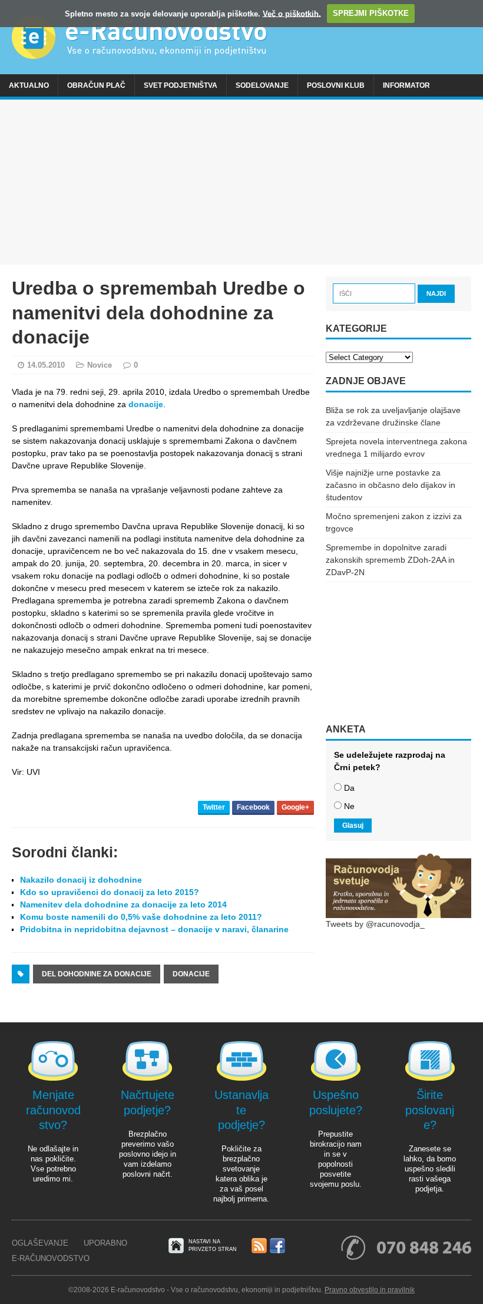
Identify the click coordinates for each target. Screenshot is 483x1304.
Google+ (295, 807)
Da (349, 788)
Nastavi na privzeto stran (212, 1245)
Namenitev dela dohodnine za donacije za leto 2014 (123, 904)
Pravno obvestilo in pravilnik (370, 1290)
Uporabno (105, 1243)
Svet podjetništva (180, 85)
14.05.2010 (46, 365)
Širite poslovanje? (429, 1109)
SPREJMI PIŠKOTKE (371, 13)
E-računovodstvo (51, 1258)
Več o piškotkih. (292, 13)
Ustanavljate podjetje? (241, 1109)
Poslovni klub (336, 85)
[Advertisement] (241, 182)
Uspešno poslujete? (335, 1102)
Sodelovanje (262, 85)
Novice (99, 365)
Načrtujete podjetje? (147, 1102)
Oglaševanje (40, 1243)
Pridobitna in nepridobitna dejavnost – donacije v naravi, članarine (154, 929)
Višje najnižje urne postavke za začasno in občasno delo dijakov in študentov (390, 485)
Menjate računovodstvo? (53, 1109)
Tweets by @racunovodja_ (375, 924)
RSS (259, 1246)
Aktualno (29, 85)
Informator (406, 85)
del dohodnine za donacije (96, 974)
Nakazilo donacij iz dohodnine (81, 879)
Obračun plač (96, 85)
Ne (349, 806)
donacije (145, 404)
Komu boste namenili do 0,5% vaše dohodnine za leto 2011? (141, 917)
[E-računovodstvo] (241, 37)
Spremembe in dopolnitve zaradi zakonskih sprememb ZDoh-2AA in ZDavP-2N (390, 560)
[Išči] (375, 293)
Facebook (253, 807)
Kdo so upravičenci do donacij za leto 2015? (109, 892)
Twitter (214, 807)
